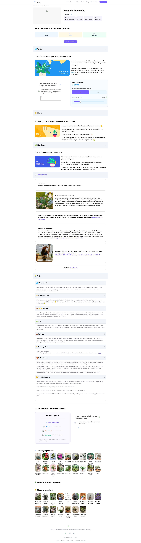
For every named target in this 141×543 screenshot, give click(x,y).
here (99, 353)
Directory (83, 540)
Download (103, 2)
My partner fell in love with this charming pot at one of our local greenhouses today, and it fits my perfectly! (78, 253)
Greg (72, 72)
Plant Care (70, 2)
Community (94, 2)
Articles (77, 2)
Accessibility (77, 540)
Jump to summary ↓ (70, 41)
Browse (70, 268)
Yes (98, 92)
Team (82, 2)
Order (96, 17)
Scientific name (69, 17)
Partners (62, 540)
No (80, 92)
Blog (87, 2)
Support (57, 540)
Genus (78, 17)
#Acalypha (42, 175)
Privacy (67, 540)
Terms (71, 540)
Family (86, 17)
